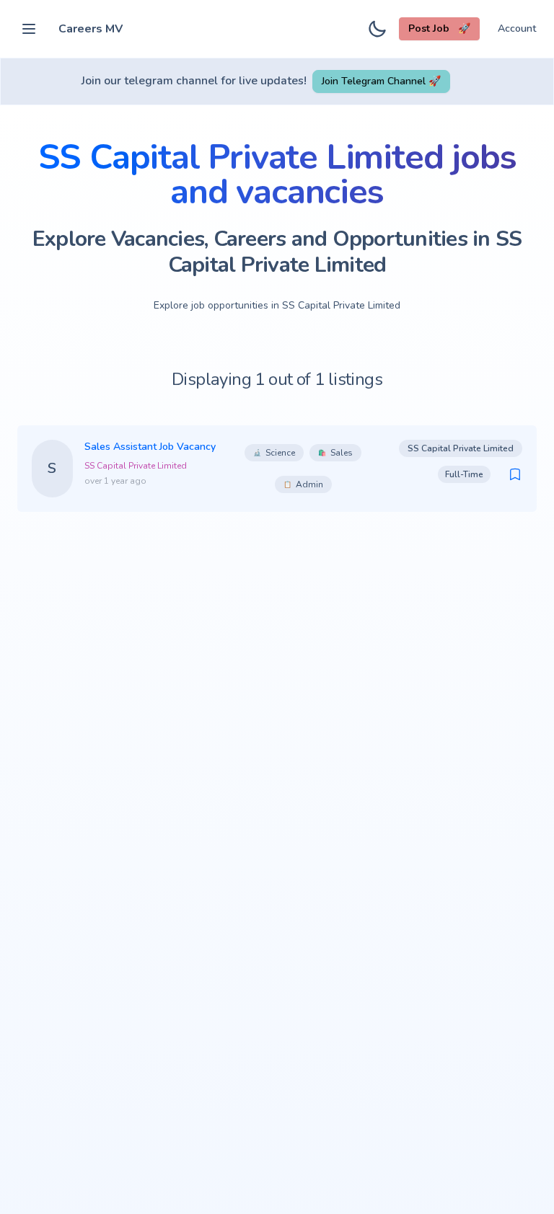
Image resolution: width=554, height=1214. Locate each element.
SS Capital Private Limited (135, 465)
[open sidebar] (29, 29)
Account (517, 28)
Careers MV (90, 29)
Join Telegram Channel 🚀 (381, 81)
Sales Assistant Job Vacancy (150, 446)
